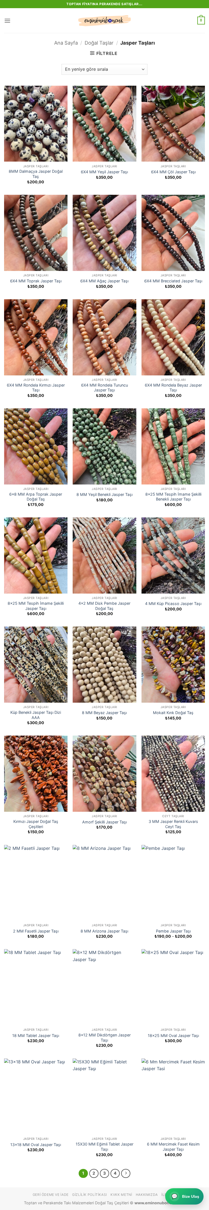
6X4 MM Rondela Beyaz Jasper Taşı (173, 388)
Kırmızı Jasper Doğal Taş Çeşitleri (35, 824)
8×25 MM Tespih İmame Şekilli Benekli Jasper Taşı (173, 497)
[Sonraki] (125, 1173)
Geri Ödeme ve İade (51, 1195)
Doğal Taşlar (99, 43)
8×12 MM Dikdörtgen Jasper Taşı (104, 1037)
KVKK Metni (121, 1195)
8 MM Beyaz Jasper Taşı (104, 712)
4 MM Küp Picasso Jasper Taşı (173, 603)
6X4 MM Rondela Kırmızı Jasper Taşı (36, 388)
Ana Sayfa (66, 43)
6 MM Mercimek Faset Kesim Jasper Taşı (173, 1147)
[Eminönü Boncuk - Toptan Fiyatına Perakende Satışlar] (104, 20)
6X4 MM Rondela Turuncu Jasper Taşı (104, 388)
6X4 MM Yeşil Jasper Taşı (104, 171)
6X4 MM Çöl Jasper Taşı (173, 171)
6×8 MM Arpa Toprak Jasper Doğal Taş (35, 497)
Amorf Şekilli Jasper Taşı (104, 822)
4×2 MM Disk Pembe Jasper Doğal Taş (104, 606)
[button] (7, 20)
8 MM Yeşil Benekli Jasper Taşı (104, 494)
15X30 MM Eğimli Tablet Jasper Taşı (104, 1147)
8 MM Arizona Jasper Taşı (104, 931)
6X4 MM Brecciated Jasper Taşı (173, 281)
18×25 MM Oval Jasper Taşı (173, 1035)
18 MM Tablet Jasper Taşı (35, 1035)
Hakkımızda (147, 1195)
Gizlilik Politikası (89, 1195)
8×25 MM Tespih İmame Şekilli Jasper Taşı (36, 606)
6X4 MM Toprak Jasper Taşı (36, 281)
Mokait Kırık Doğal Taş (173, 712)
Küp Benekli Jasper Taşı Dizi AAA (35, 715)
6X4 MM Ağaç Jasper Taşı (104, 281)
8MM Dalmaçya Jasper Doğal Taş (36, 174)
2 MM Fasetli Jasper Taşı (36, 931)
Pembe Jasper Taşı (173, 931)
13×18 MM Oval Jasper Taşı (35, 1144)
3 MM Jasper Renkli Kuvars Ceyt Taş (173, 824)
